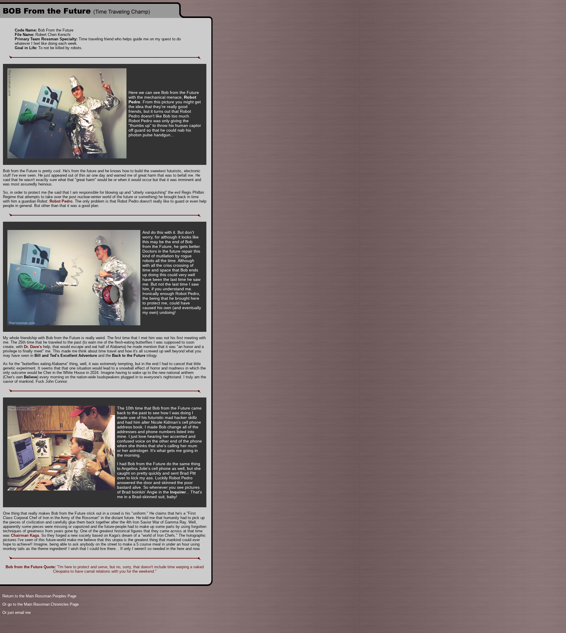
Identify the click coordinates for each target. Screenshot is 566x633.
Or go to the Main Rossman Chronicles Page (40, 604)
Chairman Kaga (25, 535)
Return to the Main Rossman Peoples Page (39, 596)
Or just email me (16, 612)
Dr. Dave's (33, 346)
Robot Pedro (61, 201)
